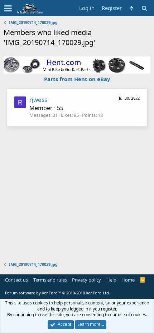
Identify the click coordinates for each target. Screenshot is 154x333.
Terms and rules (50, 280)
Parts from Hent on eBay (77, 79)
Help (111, 280)
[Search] (144, 8)
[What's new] (131, 8)
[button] (8, 8)
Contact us (16, 280)
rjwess (38, 99)
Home (128, 280)
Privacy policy (86, 280)
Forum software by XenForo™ (57, 292)
